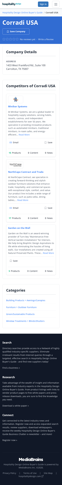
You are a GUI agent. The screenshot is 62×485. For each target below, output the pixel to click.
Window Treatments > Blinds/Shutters (25, 321)
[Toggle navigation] (56, 4)
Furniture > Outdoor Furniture (21, 307)
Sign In (43, 4)
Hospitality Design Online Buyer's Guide (22, 12)
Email (16, 142)
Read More (24, 134)
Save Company (17, 31)
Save (50, 142)
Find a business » (11, 367)
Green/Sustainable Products (20, 314)
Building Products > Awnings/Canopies (25, 300)
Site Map (48, 473)
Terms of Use (30, 473)
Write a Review (46, 39)
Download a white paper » (15, 405)
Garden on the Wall (19, 227)
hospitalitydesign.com (30, 476)
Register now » (9, 440)
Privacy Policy (9, 473)
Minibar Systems (17, 106)
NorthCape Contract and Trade (25, 171)
